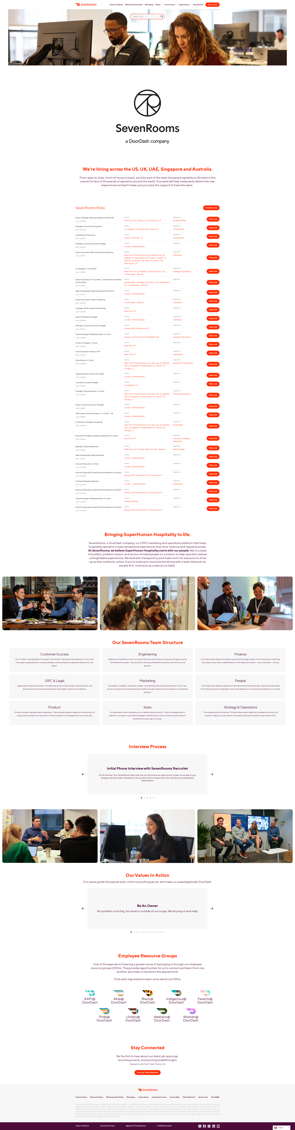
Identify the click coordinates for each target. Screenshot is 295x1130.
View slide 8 (152, 932)
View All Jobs (211, 208)
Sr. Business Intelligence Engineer (88, 422)
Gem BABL (215, 1097)
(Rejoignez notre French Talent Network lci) (147, 1064)
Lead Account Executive (85, 235)
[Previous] (83, 774)
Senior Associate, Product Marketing (90, 300)
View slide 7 (149, 932)
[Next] (211, 774)
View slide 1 (141, 797)
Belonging (149, 5)
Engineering (184, 5)
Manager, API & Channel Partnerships (90, 308)
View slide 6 (146, 932)
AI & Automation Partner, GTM (87, 351)
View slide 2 (144, 797)
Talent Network (189, 1097)
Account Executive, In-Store (87, 464)
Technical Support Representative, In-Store (93, 334)
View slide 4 (150, 797)
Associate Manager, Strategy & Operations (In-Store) (96, 436)
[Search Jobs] (161, 16)
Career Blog (174, 1097)
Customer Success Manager (86, 382)
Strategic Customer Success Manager (90, 244)
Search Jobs (212, 5)
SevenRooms (198, 5)
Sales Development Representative (89, 455)
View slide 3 (147, 797)
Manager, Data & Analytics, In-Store (89, 391)
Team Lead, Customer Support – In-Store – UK (94, 413)
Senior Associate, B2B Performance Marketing (94, 252)
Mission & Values (116, 5)
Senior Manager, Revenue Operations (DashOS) (94, 218)
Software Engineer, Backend (87, 481)
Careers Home (81, 1097)
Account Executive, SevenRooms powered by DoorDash (98, 472)
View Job (213, 219)
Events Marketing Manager (86, 317)
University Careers (159, 1097)
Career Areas (169, 5)
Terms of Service (82, 1126)
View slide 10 (158, 932)
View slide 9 (155, 932)
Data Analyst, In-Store (84, 360)
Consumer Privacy (107, 1126)
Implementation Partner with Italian (89, 374)
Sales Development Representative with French (94, 291)
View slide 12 (164, 932)
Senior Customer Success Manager (89, 405)
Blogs (157, 5)
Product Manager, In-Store (86, 343)
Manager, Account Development (88, 226)
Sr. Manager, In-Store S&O (86, 269)
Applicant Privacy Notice (136, 1126)
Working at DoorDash (134, 5)
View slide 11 (161, 932)
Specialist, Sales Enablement (87, 446)
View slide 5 (153, 797)
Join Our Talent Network (147, 1072)
